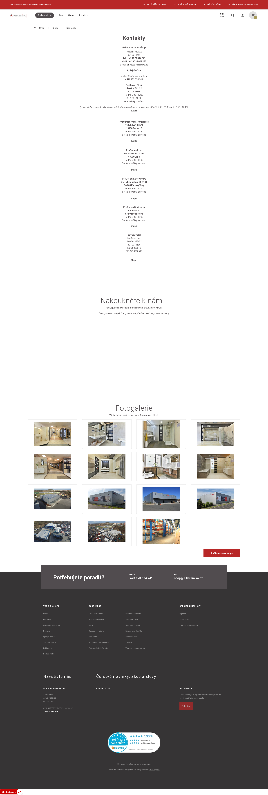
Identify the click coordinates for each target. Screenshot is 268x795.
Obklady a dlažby (96, 614)
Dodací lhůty (48, 654)
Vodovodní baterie (96, 619)
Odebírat (186, 706)
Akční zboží (184, 619)
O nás (55, 28)
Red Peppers (155, 770)
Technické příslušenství (98, 648)
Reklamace (47, 648)
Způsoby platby (49, 642)
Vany (91, 625)
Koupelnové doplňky (133, 631)
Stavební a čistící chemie (99, 642)
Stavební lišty (130, 637)
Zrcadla (128, 642)
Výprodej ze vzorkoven (188, 625)
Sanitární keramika (133, 614)
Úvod (41, 28)
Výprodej (182, 614)
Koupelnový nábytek (97, 631)
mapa (134, 110)
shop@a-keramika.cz (137, 64)
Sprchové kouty (131, 619)
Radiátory (93, 637)
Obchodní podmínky (51, 625)
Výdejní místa (49, 637)
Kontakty (47, 619)
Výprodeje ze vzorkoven (135, 648)
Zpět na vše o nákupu (222, 553)
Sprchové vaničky (132, 625)
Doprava (46, 631)
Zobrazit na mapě (50, 711)
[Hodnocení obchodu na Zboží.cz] (11, 792)
